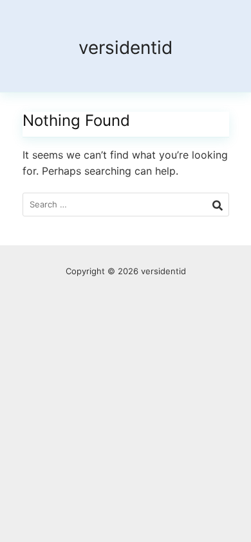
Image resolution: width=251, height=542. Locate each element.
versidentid (125, 47)
